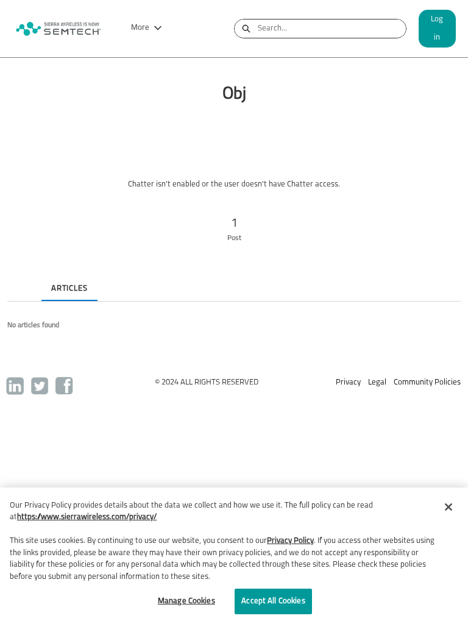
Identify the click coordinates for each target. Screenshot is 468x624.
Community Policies (427, 382)
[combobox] (332, 29)
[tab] (17, 278)
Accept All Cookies (273, 601)
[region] (234, 556)
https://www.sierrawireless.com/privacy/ (87, 517)
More (140, 28)
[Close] (448, 507)
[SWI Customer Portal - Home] (58, 29)
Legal (377, 382)
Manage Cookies (186, 601)
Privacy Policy (290, 541)
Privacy (348, 382)
